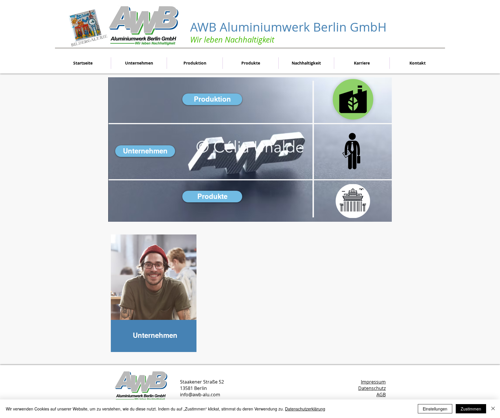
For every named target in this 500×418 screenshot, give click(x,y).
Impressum (373, 382)
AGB (381, 394)
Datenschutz (372, 388)
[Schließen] (493, 408)
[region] (153, 299)
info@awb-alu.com (200, 394)
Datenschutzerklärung (305, 409)
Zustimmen (471, 409)
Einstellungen (435, 409)
